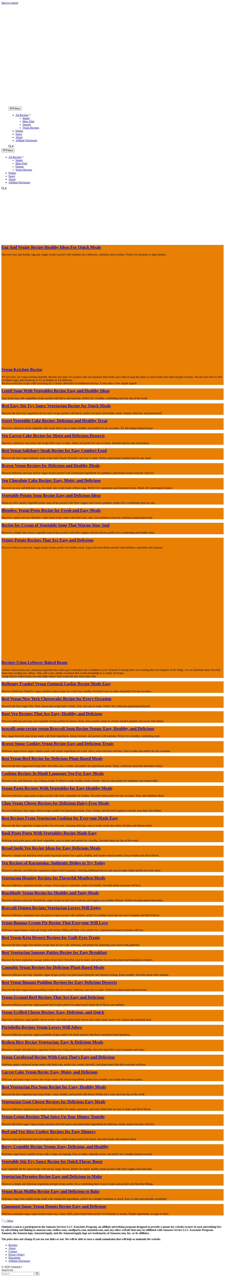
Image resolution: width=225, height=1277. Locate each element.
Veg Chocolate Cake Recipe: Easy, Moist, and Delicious (51, 480)
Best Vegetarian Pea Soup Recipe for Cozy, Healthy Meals (53, 1087)
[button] (11, 146)
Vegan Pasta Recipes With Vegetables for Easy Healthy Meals (56, 788)
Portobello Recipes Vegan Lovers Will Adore (41, 1027)
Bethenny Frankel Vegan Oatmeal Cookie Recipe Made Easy (56, 683)
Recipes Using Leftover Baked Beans (34, 662)
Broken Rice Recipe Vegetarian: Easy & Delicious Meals (52, 1042)
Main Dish (28, 121)
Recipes (12, 1245)
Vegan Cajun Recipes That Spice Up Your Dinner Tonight (53, 1116)
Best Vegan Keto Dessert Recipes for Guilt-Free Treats (50, 937)
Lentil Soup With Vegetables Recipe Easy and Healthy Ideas (55, 390)
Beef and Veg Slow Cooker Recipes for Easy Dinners (48, 1131)
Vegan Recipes (30, 127)
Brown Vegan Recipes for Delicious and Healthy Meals (50, 465)
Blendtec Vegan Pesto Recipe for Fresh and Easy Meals (51, 510)
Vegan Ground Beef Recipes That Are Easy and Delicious (52, 997)
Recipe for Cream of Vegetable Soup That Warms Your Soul (55, 525)
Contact (12, 1251)
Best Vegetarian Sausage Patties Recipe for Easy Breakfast (54, 952)
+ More (9, 1220)
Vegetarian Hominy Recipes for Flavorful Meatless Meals (53, 878)
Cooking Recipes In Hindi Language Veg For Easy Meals (52, 773)
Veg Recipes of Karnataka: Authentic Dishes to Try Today (53, 863)
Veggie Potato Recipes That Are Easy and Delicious (47, 540)
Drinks (19, 130)
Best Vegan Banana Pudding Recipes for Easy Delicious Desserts (59, 982)
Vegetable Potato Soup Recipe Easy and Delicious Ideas (51, 495)
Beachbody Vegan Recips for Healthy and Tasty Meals (50, 892)
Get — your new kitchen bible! (97, 6)
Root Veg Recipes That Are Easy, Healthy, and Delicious (51, 713)
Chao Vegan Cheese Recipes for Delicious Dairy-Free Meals (55, 803)
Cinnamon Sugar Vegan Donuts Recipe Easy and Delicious (53, 1206)
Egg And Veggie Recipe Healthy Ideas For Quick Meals (51, 247)
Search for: (7, 1270)
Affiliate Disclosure (26, 140)
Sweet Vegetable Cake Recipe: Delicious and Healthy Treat (54, 420)
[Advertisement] (112, 216)
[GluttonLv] (13, 104)
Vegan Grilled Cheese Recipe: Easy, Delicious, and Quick (52, 1012)
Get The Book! (150, 6)
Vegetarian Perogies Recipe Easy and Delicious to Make (51, 1176)
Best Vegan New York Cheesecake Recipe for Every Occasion (56, 698)
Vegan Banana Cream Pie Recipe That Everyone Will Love (54, 922)
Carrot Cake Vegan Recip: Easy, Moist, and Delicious (49, 1072)
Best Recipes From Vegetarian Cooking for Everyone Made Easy (59, 818)
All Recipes (21, 115)
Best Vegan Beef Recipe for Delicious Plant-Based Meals (52, 758)
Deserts (26, 124)
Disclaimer (14, 1257)
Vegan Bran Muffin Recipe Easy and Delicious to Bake (50, 1191)
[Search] (37, 1274)
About (18, 137)
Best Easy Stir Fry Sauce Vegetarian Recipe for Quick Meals (56, 405)
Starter (26, 118)
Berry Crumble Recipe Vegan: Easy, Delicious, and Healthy (55, 1146)
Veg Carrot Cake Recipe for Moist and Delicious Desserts (53, 435)
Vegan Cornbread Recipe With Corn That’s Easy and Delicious (58, 1057)
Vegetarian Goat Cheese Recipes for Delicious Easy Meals (53, 1101)
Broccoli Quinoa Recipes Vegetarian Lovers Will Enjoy (51, 907)
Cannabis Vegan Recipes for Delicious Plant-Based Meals (52, 967)
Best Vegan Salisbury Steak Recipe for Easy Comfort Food (54, 450)
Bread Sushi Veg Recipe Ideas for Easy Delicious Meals (51, 848)
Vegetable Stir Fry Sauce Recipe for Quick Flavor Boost (51, 1161)
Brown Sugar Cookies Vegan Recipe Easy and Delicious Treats (57, 743)
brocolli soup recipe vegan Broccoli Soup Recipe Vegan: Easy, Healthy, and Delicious (77, 728)
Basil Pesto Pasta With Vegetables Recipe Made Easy (49, 833)
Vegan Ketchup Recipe (21, 369)
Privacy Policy (16, 1254)
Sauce (18, 134)
